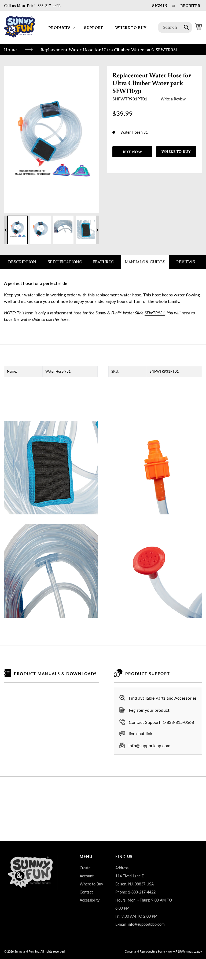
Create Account (87, 872)
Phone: (135, 892)
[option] (17, 230)
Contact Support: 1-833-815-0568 (161, 722)
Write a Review (173, 99)
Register (190, 5)
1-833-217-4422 (47, 5)
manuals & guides (145, 261)
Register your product (149, 710)
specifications (64, 261)
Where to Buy (91, 884)
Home (10, 49)
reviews (185, 261)
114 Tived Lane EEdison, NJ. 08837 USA (134, 880)
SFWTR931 (155, 312)
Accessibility (90, 900)
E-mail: (140, 924)
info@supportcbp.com (149, 745)
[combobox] (175, 27)
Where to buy (176, 151)
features (103, 261)
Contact (86, 892)
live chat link (140, 733)
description (22, 261)
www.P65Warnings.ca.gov (185, 951)
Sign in (159, 5)
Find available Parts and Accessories (163, 697)
